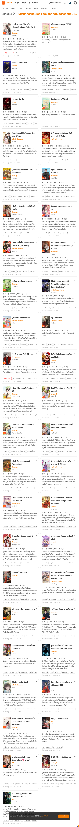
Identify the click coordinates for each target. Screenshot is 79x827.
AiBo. (52, 724)
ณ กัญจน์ (14, 802)
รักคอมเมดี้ (54, 394)
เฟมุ (52, 544)
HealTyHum (54, 292)
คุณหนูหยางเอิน (16, 544)
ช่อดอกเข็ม (15, 359)
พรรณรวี (53, 469)
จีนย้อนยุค (14, 33)
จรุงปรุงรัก (14, 506)
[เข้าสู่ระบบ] (75, 3)
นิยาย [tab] (9, 3)
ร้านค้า (36, 9)
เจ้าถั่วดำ (53, 214)
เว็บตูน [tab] (16, 3)
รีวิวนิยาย (28, 9)
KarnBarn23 (54, 614)
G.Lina (52, 141)
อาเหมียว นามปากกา (17, 214)
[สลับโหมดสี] (70, 3)
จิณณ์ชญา (14, 141)
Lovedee (14, 578)
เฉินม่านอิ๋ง (53, 396)
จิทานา (52, 690)
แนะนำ (20, 9)
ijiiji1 (13, 687)
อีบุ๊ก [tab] (24, 3)
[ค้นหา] (65, 3)
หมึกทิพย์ (14, 104)
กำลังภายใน (54, 651)
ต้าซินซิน (14, 35)
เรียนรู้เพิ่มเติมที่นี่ (45, 816)
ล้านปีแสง (53, 323)
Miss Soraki (54, 765)
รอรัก (13, 323)
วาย (52, 430)
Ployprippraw (16, 765)
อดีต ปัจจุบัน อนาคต (56, 68)
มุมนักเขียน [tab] (33, 3)
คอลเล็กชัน (44, 9)
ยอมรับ (63, 816)
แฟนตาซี (14, 65)
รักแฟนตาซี (54, 212)
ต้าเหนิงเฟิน (15, 614)
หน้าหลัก (5, 9)
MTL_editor (15, 469)
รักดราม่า (14, 102)
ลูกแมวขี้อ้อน (54, 178)
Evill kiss (14, 68)
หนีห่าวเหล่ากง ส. (16, 730)
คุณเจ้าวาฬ (54, 433)
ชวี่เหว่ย (53, 362)
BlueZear (53, 654)
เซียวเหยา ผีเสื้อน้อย (17, 433)
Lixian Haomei (16, 396)
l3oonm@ (14, 286)
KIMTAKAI (53, 71)
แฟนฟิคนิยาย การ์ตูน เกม (57, 290)
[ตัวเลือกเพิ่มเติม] (36, 24)
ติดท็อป (13, 9)
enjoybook (54, 509)
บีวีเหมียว (53, 29)
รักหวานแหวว (54, 27)
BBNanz (14, 251)
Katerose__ (15, 178)
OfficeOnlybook (55, 584)
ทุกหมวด (53, 9)
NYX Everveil (15, 654)
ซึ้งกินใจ (14, 763)
